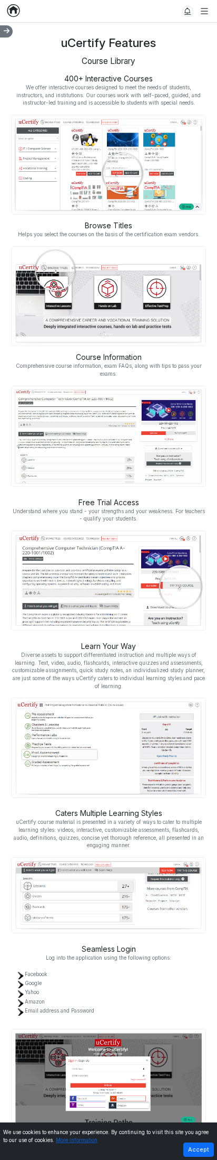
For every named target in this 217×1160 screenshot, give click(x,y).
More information (76, 1140)
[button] (188, 11)
